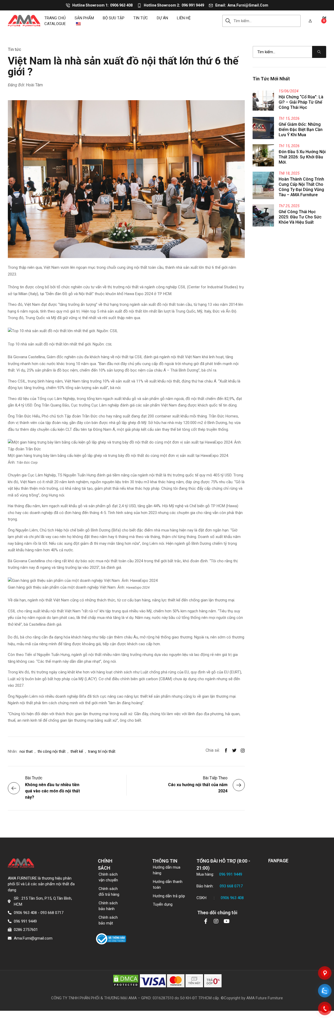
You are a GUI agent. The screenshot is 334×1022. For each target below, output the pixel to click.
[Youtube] (226, 921)
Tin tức (140, 18)
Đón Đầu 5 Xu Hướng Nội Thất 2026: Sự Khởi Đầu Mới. (302, 157)
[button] (310, 20)
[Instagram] (216, 921)
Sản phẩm (84, 18)
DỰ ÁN (162, 18)
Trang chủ (55, 18)
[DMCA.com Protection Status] (126, 980)
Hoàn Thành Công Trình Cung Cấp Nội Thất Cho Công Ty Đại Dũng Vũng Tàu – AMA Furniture (301, 187)
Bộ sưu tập (113, 18)
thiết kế (76, 751)
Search (228, 21)
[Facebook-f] (205, 921)
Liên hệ (184, 18)
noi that (26, 751)
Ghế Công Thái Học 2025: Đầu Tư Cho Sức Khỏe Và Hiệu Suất (300, 217)
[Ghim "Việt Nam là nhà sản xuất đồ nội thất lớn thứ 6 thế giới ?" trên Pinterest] (243, 750)
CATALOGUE (55, 23)
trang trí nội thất (101, 751)
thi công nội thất (51, 751)
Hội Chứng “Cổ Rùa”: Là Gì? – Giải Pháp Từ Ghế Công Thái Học (301, 102)
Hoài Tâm (34, 84)
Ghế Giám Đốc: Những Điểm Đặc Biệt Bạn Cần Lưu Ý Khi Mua (301, 129)
